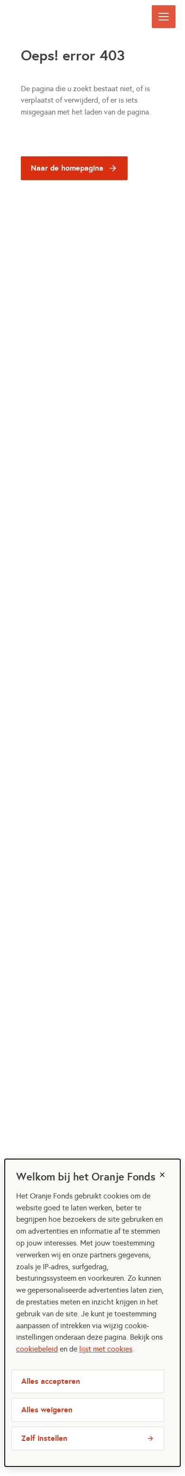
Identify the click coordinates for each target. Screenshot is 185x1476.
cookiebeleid (37, 1348)
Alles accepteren (50, 1381)
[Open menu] (163, 17)
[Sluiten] (162, 1174)
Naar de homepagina (67, 168)
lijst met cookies (105, 1348)
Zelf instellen (44, 1438)
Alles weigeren (47, 1410)
